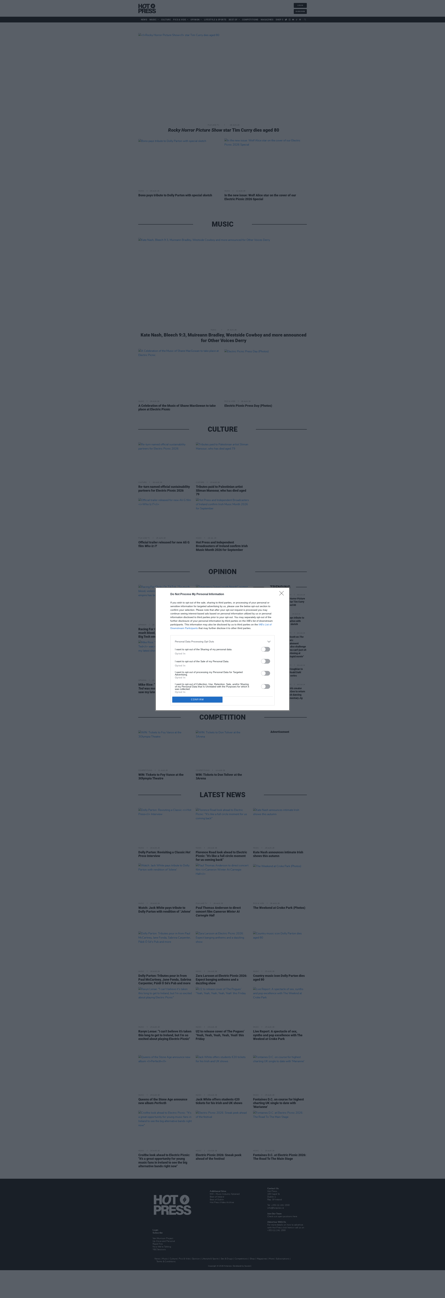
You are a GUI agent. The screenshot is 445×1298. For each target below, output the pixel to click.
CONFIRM (197, 699)
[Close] (282, 594)
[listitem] (222, 641)
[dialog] (222, 649)
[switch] (265, 649)
